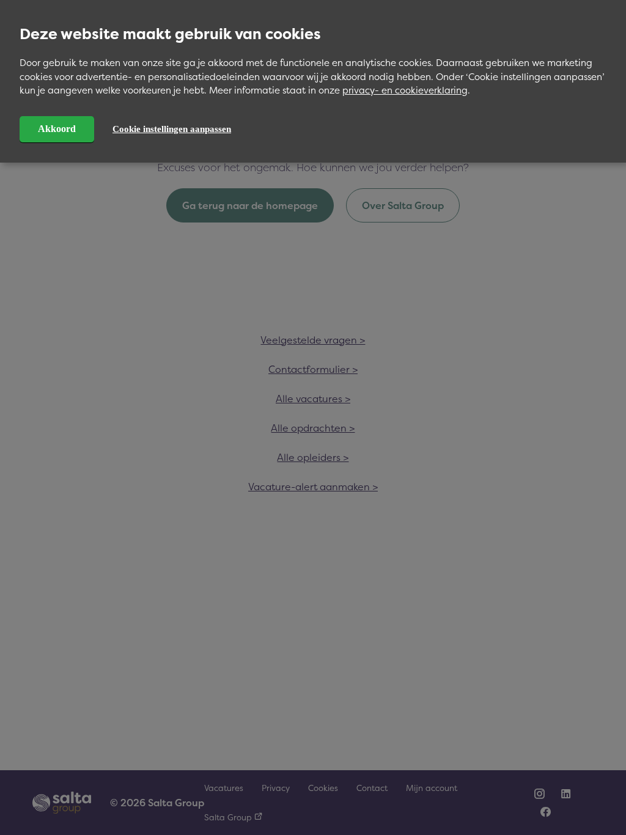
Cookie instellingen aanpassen (171, 129)
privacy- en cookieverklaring (405, 90)
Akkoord (57, 128)
